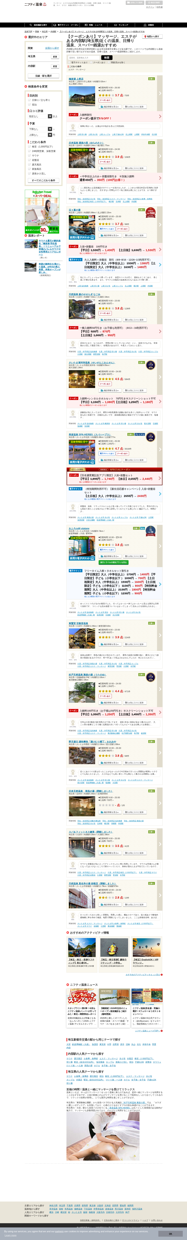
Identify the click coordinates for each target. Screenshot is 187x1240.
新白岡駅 (87, 354)
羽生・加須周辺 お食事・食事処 (139, 199)
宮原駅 (87, 426)
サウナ (69, 1058)
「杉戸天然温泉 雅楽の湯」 (134, 1102)
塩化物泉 (100, 1062)
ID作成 (159, 7)
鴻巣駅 (113, 823)
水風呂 (130, 1058)
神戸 (127, 1212)
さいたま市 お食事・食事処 (115, 924)
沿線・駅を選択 (43, 75)
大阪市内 (100, 1212)
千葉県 (70, 1205)
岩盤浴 (148, 1062)
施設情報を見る (110, 107)
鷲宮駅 (119, 666)
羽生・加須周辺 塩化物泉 (112, 821)
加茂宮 (95, 1044)
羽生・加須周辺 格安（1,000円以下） (92, 202)
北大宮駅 (116, 615)
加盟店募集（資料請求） (90, 1220)
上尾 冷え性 (93, 134)
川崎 (57, 1212)
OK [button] (170, 1234)
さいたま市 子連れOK (138, 517)
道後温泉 (109, 1209)
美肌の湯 (88, 1065)
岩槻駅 (96, 926)
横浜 (51, 1212)
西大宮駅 (147, 423)
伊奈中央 (146, 1044)
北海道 (108, 1205)
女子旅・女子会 (109, 1065)
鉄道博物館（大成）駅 (105, 520)
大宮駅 (115, 783)
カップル (110, 1062)
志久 (139, 1044)
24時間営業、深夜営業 (44, 151)
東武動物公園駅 (114, 733)
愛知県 (123, 1205)
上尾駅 (137, 134)
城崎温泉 (78, 1209)
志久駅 (154, 134)
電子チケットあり (79, 62)
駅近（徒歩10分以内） (84, 1062)
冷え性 (122, 1058)
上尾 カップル (104, 134)
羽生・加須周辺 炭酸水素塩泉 (89, 821)
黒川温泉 (119, 1209)
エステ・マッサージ (108, 1058)
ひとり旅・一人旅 (74, 1065)
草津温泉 (53, 1209)
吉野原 (116, 1044)
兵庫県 (77, 1205)
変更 (55, 57)
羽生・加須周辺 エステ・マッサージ (111, 199)
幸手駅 (133, 666)
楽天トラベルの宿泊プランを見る (113, 562)
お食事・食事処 (91, 1058)
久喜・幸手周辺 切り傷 (108, 352)
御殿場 (92, 1212)
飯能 (85, 1212)
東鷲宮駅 (96, 354)
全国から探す (52, 48)
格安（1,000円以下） (144, 1058)
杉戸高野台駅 (127, 733)
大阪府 (100, 1205)
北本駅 (118, 202)
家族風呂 (36, 169)
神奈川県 (53, 1205)
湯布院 (127, 1209)
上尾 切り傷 (82, 134)
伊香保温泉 (99, 1209)
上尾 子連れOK (118, 134)
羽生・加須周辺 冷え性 (86, 199)
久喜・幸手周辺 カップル (148, 352)
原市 (122, 1044)
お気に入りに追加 (135, 107)
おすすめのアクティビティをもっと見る (143, 975)
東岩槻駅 (111, 926)
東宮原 (102, 1044)
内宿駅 (134, 202)
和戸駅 (104, 354)
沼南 (128, 1044)
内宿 (68, 1048)
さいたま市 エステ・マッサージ (140, 780)
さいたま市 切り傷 (119, 423)
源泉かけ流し (122, 1062)
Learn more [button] (11, 1235)
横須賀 (63, 1212)
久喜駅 (80, 354)
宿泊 (131, 1062)
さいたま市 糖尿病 (102, 423)
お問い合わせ (157, 1220)
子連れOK (139, 1062)
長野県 (115, 1205)
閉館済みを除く (118, 62)
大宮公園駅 (90, 520)
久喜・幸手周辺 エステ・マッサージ (91, 666)
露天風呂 (78, 1058)
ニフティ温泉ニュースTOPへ (147, 1031)
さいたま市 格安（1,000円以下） (140, 924)
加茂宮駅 (80, 520)
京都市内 (110, 1212)
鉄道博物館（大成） (81, 1044)
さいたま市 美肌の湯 (85, 517)
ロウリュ (157, 1062)
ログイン (150, 7)
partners (59, 1231)
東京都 (92, 1205)
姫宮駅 (143, 733)
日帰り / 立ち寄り (41, 100)
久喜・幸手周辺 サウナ (148, 872)
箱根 (61, 1209)
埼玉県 (62, 1205)
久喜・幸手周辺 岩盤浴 (86, 875)
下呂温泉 (88, 1209)
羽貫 (154, 1044)
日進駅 (155, 423)
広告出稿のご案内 (111, 1220)
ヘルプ (145, 1220)
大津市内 (120, 1212)
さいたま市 (77, 1212)
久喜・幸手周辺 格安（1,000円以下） (122, 872)
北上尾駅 (129, 134)
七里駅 (103, 926)
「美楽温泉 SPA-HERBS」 (119, 1108)
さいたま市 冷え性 (135, 423)
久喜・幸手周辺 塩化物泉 (87, 352)
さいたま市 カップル (120, 517)
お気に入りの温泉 (135, 3)
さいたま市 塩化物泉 (85, 423)
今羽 (109, 1044)
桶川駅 (111, 202)
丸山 (133, 1044)
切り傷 (69, 1062)
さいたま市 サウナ (84, 926)
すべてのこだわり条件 (43, 180)
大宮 (68, 1044)
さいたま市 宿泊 (101, 612)
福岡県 (130, 1205)
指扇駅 (80, 426)
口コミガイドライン (130, 1220)
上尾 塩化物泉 (82, 286)
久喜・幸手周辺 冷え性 (128, 352)
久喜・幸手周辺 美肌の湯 (87, 664)
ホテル (97, 1065)
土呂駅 (151, 517)
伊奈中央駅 (145, 134)
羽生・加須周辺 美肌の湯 (134, 821)
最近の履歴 (154, 3)
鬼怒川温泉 (137, 1209)
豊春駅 (119, 926)
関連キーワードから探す (37, 1216)
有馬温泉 (69, 1209)
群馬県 (85, 1205)
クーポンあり (99, 62)
